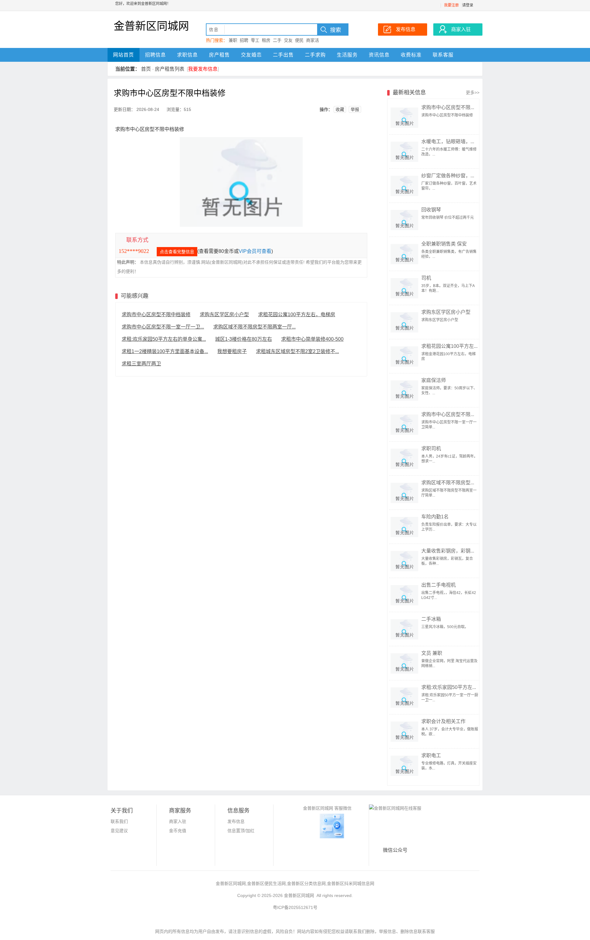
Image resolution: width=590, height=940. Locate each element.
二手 (277, 40)
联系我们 (119, 821)
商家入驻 (177, 821)
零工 (255, 40)
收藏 (340, 109)
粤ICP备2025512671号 (295, 907)
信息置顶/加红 (240, 830)
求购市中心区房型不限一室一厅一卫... (163, 326)
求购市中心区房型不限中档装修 (156, 314)
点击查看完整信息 (177, 251)
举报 (355, 109)
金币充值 (177, 830)
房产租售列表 (169, 69)
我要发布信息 (203, 69)
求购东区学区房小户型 (224, 314)
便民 (299, 40)
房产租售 (219, 54)
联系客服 (443, 54)
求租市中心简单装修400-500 (312, 339)
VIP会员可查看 (255, 251)
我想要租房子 (232, 351)
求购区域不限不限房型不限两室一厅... (254, 326)
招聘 (244, 40)
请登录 (467, 5)
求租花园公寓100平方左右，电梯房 (296, 314)
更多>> (472, 92)
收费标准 (411, 54)
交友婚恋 (251, 54)
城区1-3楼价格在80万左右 (243, 339)
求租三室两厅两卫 (141, 363)
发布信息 (236, 821)
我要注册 (451, 5)
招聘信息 (155, 54)
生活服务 (347, 54)
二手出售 (283, 54)
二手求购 (315, 54)
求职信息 (187, 54)
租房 (266, 40)
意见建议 (119, 830)
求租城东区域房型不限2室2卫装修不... (297, 351)
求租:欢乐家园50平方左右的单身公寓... (164, 339)
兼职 (233, 40)
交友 (288, 40)
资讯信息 (379, 54)
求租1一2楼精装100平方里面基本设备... (165, 351)
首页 (146, 69)
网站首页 (123, 54)
